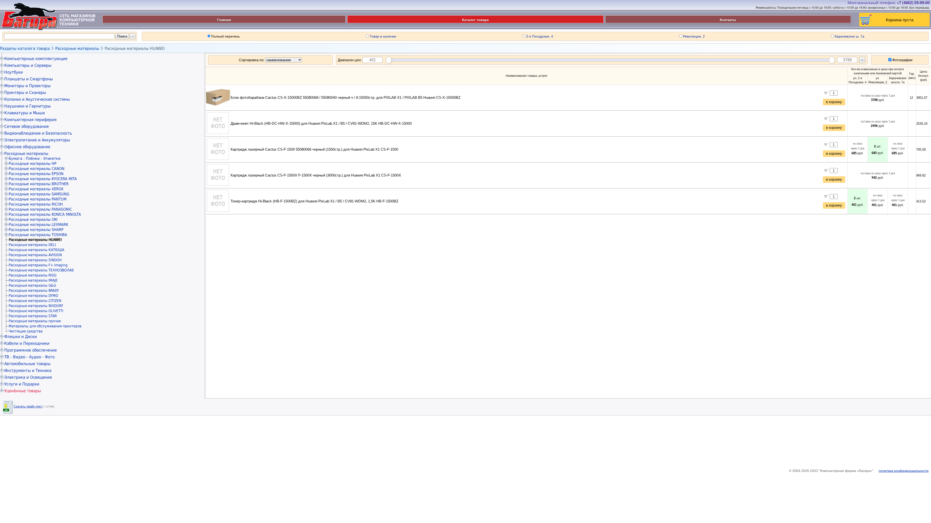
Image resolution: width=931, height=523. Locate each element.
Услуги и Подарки (21, 384)
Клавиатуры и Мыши (24, 112)
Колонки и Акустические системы (37, 99)
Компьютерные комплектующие (35, 58)
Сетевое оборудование (26, 126)
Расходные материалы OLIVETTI (36, 311)
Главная (224, 19)
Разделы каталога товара (25, 48)
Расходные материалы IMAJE (33, 280)
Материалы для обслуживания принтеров (45, 326)
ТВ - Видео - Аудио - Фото (29, 356)
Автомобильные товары (27, 363)
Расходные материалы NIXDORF (36, 306)
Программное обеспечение (30, 350)
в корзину (834, 102)
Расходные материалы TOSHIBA (38, 234)
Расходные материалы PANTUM (37, 199)
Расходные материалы (77, 48)
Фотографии (902, 60)
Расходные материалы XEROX (36, 189)
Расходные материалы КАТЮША (36, 250)
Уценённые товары (22, 390)
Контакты (728, 19)
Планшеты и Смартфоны (28, 79)
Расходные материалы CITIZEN (35, 301)
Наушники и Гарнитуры (27, 106)
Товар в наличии (383, 36)
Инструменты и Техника (27, 370)
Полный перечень (225, 36)
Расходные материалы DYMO (33, 295)
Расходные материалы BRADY (34, 290)
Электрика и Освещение (28, 377)
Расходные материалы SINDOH (35, 260)
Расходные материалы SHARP (36, 229)
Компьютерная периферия (30, 119)
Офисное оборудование (27, 146)
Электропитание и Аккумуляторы (37, 140)
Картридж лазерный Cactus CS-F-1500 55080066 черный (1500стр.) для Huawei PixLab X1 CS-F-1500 (314, 149)
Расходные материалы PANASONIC (40, 209)
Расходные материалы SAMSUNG (39, 194)
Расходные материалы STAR (33, 316)
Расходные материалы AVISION (35, 255)
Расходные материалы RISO (32, 275)
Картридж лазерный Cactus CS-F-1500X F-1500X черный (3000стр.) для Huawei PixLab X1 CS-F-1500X (316, 175)
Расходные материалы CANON (36, 168)
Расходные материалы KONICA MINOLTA (45, 214)
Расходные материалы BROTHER (39, 184)
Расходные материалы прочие (35, 321)
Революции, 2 (694, 36)
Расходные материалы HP (32, 163)
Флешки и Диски (20, 336)
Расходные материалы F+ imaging (38, 265)
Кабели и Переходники (26, 343)
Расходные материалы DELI (32, 245)
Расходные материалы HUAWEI (135, 48)
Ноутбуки (13, 72)
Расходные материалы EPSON (36, 173)
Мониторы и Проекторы (27, 85)
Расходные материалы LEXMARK (38, 224)
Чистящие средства (25, 331)
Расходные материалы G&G (32, 285)
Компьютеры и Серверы (27, 65)
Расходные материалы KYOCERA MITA (43, 179)
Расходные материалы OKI (33, 219)
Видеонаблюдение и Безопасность (38, 133)
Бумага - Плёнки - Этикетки (34, 158)
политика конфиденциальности (904, 471)
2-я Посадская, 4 (539, 36)
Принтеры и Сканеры (25, 92)
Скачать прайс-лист (28, 406)
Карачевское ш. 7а (849, 36)
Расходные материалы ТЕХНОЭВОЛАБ (41, 270)
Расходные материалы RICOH (36, 204)
